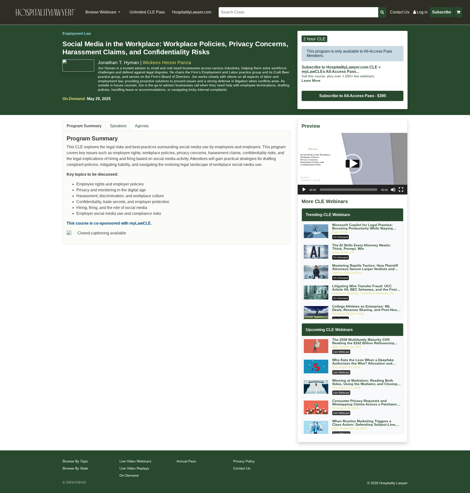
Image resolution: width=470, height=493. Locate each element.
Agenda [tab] (142, 126)
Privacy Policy (244, 461)
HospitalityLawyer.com (191, 12)
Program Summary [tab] (84, 126)
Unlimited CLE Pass (147, 12)
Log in (422, 12)
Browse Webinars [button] (101, 12)
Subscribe (441, 12)
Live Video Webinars (135, 461)
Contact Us (399, 12)
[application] (352, 164)
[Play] (304, 189)
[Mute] (393, 189)
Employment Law (76, 33)
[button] (352, 163)
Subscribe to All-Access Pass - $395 (352, 96)
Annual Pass (186, 461)
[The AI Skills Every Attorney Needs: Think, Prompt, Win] (316, 252)
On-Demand (129, 475)
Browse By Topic (75, 461)
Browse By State (75, 468)
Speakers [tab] (118, 126)
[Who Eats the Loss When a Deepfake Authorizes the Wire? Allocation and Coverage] (316, 366)
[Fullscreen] (401, 189)
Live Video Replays (134, 468)
